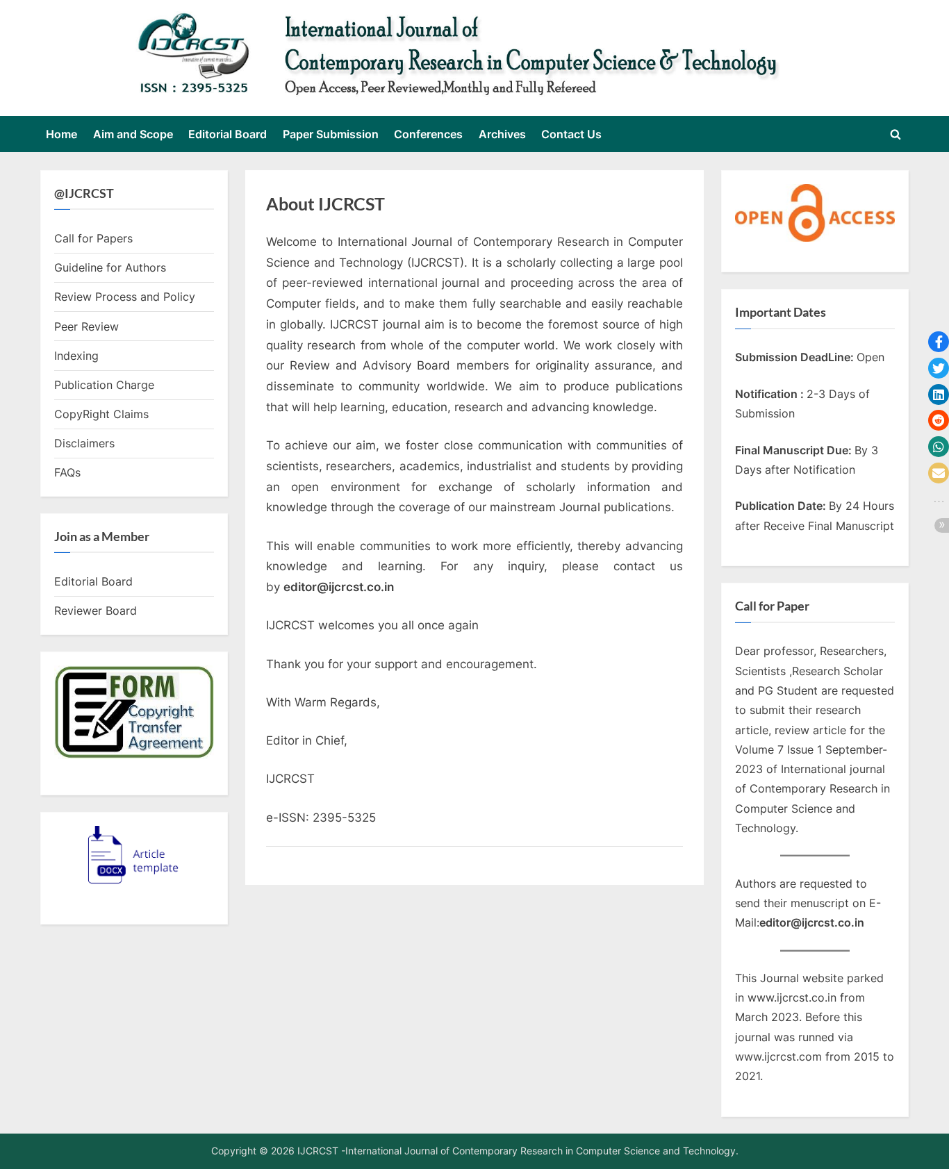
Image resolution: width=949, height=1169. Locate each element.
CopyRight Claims (101, 414)
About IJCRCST (325, 204)
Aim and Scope (133, 134)
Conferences (428, 134)
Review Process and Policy (124, 297)
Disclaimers (84, 443)
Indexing (76, 356)
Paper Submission (331, 134)
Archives (502, 134)
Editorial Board (227, 134)
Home (61, 134)
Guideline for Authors (110, 267)
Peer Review (86, 326)
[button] (938, 341)
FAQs (67, 472)
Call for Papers (93, 238)
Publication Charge (104, 385)
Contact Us (571, 134)
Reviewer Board (95, 610)
